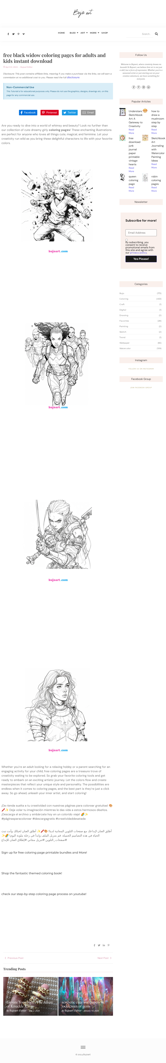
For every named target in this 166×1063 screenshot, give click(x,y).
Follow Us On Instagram (141, 369)
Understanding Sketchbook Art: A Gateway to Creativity (137, 119)
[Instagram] (143, 87)
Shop (104, 33)
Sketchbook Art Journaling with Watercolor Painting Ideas (158, 149)
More (93, 33)
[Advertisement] (57, 283)
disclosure (73, 77)
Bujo (73, 33)
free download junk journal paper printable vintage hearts (134, 151)
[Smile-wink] (148, 87)
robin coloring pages (156, 180)
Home (61, 33)
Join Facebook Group (141, 388)
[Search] (156, 34)
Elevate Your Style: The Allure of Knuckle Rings (29, 1004)
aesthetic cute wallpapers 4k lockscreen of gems (83, 1004)
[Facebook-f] (134, 87)
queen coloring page (133, 180)
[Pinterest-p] (138, 87)
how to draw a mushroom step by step (157, 119)
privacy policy (138, 252)
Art (83, 33)
